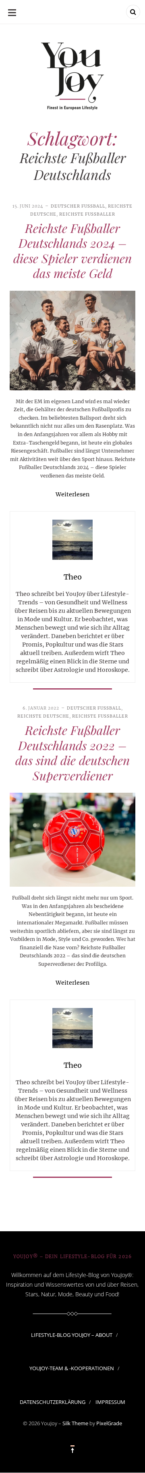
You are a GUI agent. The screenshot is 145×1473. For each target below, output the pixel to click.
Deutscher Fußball (78, 206)
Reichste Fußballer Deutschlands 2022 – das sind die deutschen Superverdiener (72, 752)
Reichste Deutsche (43, 716)
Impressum (110, 1402)
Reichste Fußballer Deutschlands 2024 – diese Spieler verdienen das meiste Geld (72, 251)
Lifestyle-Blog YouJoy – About (71, 1334)
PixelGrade (109, 1423)
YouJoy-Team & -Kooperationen (71, 1368)
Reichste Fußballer (87, 214)
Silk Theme (75, 1423)
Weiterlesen (72, 494)
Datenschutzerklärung (52, 1402)
